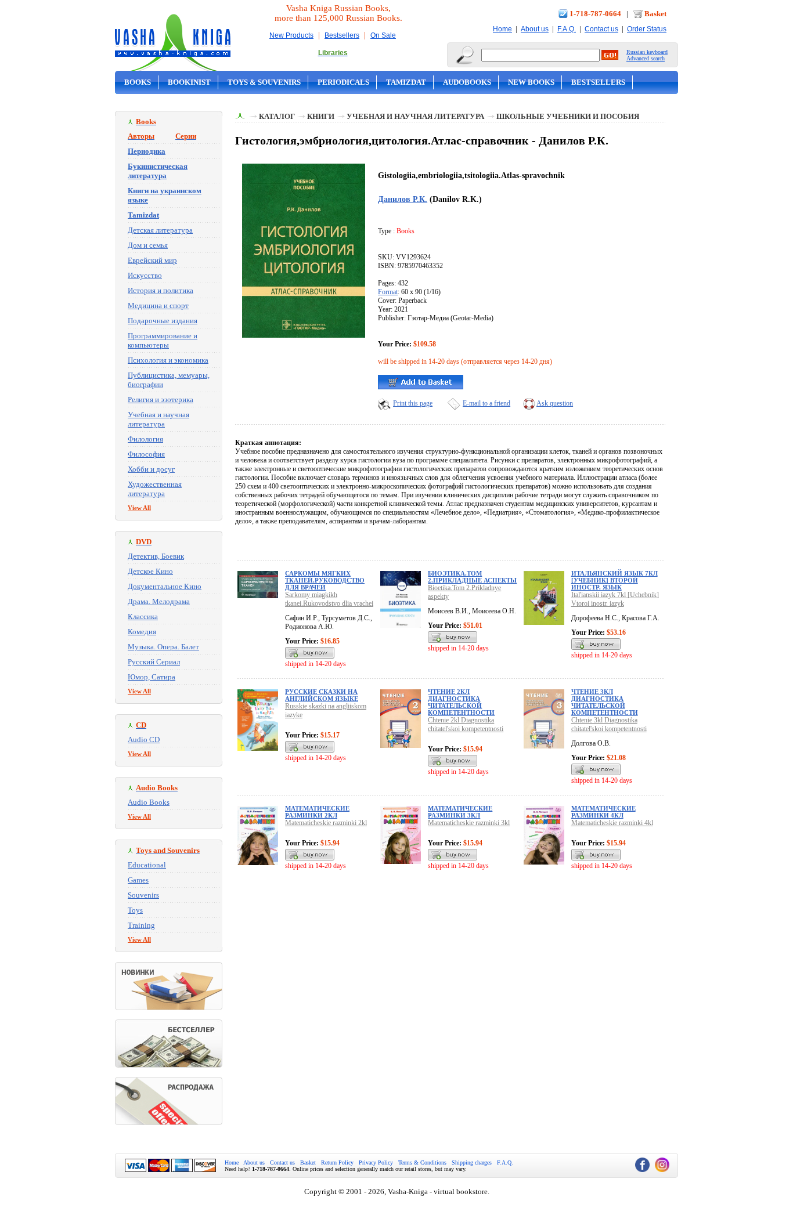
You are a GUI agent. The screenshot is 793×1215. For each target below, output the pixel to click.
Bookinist (189, 82)
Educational (147, 864)
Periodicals (343, 82)
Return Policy (337, 1162)
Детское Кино (150, 571)
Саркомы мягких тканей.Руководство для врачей (325, 580)
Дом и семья (148, 245)
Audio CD (144, 739)
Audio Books (149, 802)
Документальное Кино (164, 586)
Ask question (554, 403)
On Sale (383, 35)
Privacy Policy (376, 1162)
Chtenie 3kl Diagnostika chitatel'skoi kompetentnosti (609, 724)
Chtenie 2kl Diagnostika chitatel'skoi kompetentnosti (465, 724)
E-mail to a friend (486, 403)
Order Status (646, 29)
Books (137, 82)
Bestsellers (342, 35)
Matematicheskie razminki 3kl (469, 823)
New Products (291, 35)
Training (141, 925)
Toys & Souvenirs (264, 82)
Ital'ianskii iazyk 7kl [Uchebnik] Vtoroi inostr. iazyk (615, 599)
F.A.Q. (566, 29)
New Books (531, 82)
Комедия (142, 631)
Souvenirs (143, 895)
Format (388, 292)
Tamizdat (406, 82)
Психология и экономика (168, 360)
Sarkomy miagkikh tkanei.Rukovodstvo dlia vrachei (329, 599)
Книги (320, 116)
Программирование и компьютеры (162, 340)
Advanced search (645, 58)
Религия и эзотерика (160, 399)
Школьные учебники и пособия (567, 116)
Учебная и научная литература (158, 419)
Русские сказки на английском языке (321, 695)
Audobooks (467, 82)
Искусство (145, 275)
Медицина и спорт (158, 305)
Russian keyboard (647, 52)
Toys (135, 910)
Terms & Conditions (422, 1162)
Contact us (601, 29)
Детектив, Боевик (156, 556)
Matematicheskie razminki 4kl (612, 823)
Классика (143, 616)
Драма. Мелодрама (159, 601)
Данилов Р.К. (402, 199)
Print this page (412, 403)
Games (138, 880)
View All (139, 507)
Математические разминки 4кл (603, 812)
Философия (146, 454)
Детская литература (160, 230)
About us (535, 29)
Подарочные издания (162, 320)
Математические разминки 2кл (317, 812)
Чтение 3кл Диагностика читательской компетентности (604, 702)
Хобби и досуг (151, 469)
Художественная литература (155, 489)
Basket (655, 13)
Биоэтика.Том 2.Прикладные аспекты (472, 577)
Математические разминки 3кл (460, 812)
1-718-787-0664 (595, 13)
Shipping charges (472, 1162)
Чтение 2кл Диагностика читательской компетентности (461, 702)
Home (502, 29)
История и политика (160, 290)
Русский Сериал (154, 661)
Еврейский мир (152, 260)
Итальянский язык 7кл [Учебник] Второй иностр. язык (614, 580)
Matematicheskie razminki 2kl (326, 823)
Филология (145, 439)
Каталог (277, 116)
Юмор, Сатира (151, 676)
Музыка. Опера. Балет (163, 646)
